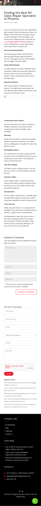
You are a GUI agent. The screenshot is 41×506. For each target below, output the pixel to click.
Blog (6, 428)
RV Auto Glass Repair (11, 22)
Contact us (8, 434)
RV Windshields (10, 425)
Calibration (8, 431)
